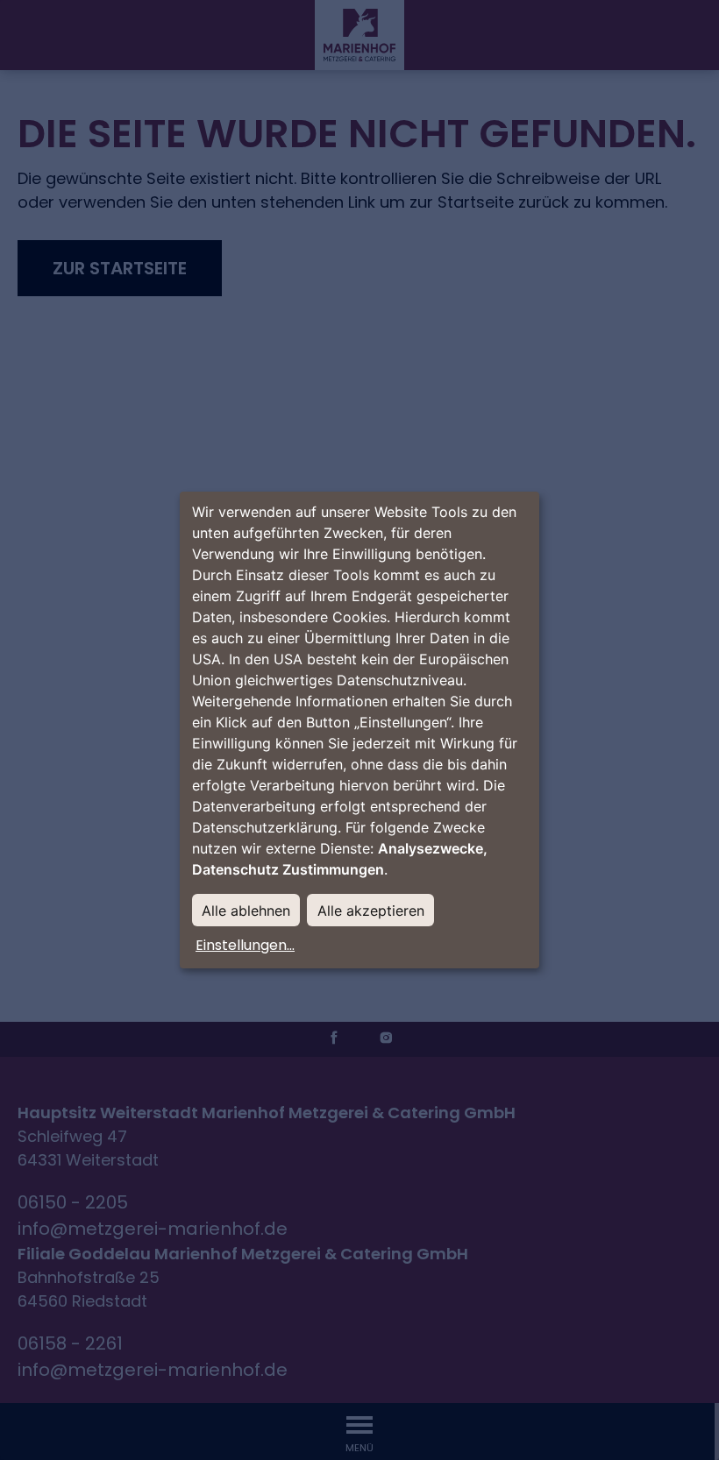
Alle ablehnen (246, 910)
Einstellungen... (245, 945)
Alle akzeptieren (370, 910)
